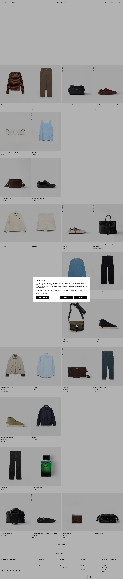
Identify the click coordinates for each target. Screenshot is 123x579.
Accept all (81, 297)
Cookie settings (42, 297)
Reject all (66, 297)
